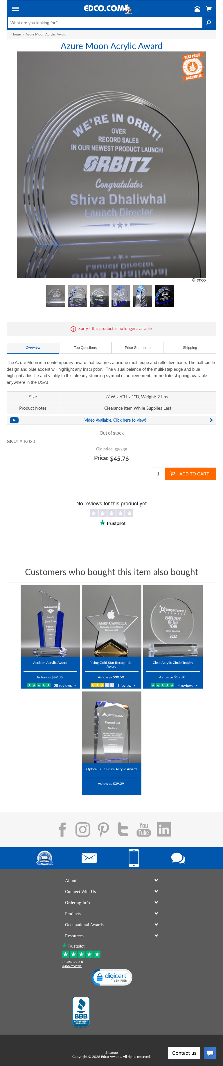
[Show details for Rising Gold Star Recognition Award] (111, 621)
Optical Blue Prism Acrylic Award (111, 769)
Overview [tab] (33, 347)
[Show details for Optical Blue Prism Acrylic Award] (111, 727)
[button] (15, 10)
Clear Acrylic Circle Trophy (173, 662)
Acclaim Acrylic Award (50, 662)
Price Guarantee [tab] (138, 348)
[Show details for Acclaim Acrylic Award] (50, 621)
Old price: (105, 449)
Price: (101, 458)
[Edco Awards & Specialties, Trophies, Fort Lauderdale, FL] (81, 1012)
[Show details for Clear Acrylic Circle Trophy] (173, 621)
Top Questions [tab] (85, 348)
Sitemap (111, 1052)
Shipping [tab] (190, 348)
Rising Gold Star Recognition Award (111, 664)
